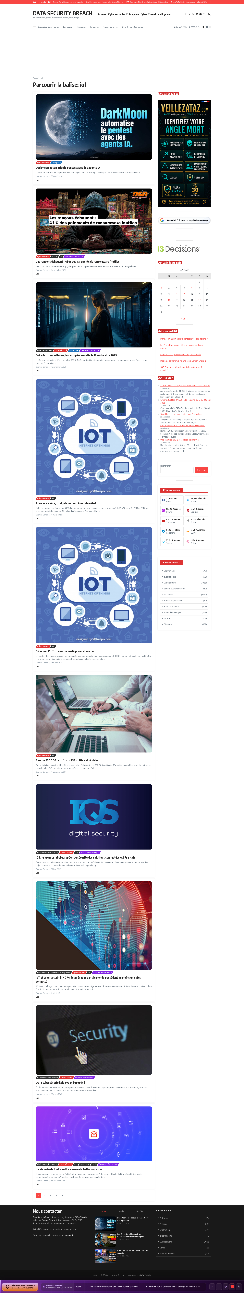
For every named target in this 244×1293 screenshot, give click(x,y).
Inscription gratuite (122, 669)
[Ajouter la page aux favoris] (225, 1286)
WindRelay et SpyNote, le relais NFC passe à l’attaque (179, 1287)
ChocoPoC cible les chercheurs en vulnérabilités (120, 1287)
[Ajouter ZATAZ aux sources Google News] (239, 1286)
